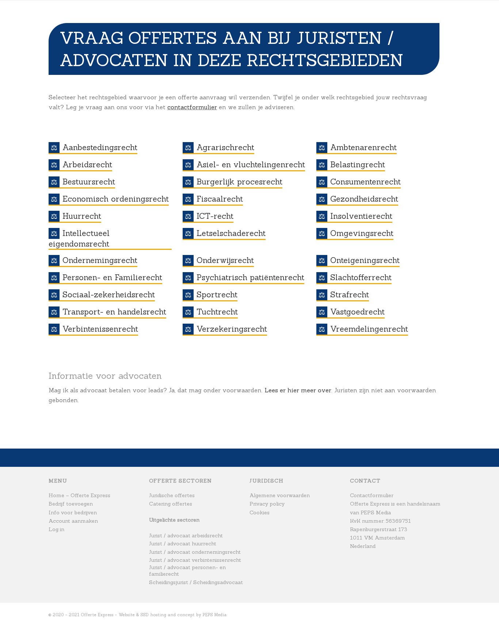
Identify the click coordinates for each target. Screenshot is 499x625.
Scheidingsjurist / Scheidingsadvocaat (196, 582)
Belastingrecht (357, 164)
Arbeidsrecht (87, 164)
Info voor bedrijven (73, 512)
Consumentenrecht (365, 182)
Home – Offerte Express (79, 495)
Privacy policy (267, 503)
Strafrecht (349, 295)
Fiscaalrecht (220, 199)
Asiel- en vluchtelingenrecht (251, 164)
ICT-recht (215, 216)
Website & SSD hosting (143, 614)
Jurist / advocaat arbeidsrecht (186, 535)
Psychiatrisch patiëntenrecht (250, 277)
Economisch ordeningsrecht (115, 199)
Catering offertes (170, 503)
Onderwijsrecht (225, 260)
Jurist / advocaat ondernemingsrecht (195, 552)
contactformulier (192, 107)
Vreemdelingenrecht (369, 329)
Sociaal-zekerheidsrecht (108, 295)
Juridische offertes (172, 495)
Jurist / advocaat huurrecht (182, 543)
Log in (56, 529)
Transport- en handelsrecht (114, 312)
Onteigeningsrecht (365, 260)
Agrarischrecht (225, 147)
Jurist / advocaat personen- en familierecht (187, 570)
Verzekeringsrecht (232, 329)
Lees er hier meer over (297, 390)
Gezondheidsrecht (364, 199)
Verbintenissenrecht (100, 329)
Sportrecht (217, 295)
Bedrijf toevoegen (71, 503)
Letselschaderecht (231, 233)
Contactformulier (371, 495)
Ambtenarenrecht (363, 147)
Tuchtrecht (217, 312)
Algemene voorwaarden (280, 495)
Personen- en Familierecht (112, 277)
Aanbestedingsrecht (99, 147)
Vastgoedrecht (357, 312)
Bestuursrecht (88, 182)
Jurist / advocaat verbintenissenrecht (195, 560)
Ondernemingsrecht (99, 260)
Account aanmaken (73, 521)
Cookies (260, 512)
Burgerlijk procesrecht (239, 182)
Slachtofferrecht (361, 277)
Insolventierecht (361, 216)
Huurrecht (81, 216)
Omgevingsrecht (361, 233)
